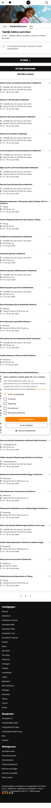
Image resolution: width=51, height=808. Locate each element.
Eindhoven (6, 659)
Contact (5, 791)
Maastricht (6, 681)
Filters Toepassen (25, 68)
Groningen (6, 664)
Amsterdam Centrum (10, 620)
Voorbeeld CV (7, 718)
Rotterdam (6, 694)
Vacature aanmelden (10, 773)
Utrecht (5, 703)
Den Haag (5, 655)
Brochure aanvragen (9, 769)
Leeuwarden (6, 673)
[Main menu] (3, 2)
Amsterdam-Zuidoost (10, 638)
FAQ (3, 736)
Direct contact (7, 777)
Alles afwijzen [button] (26, 425)
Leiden (4, 677)
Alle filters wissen (25, 74)
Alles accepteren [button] (26, 419)
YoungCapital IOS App (10, 727)
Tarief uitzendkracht (9, 764)
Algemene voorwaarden (27, 789)
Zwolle (4, 707)
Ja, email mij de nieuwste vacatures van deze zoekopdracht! (24, 47)
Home (4, 26)
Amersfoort (6, 616)
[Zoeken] (47, 2)
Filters (24, 60)
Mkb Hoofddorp (8, 686)
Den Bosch (6, 651)
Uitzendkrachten (8, 751)
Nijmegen (5, 690)
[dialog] (25, 404)
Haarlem (5, 668)
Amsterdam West (8, 629)
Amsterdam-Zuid (8, 633)
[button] (25, 431)
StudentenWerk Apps (10, 723)
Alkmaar (5, 611)
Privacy (40, 789)
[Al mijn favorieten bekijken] (10, 2)
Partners (5, 740)
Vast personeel (7, 760)
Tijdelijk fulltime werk (18, 26)
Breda (4, 646)
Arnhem (5, 642)
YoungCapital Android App (12, 732)
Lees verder (41, 389)
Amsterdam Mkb (8, 625)
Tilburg (4, 699)
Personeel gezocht (9, 756)
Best (31, 26)
